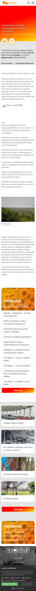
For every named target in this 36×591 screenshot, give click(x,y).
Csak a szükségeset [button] (26, 584)
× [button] (34, 567)
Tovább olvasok (20, 575)
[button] (18, 588)
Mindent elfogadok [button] (9, 584)
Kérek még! (18, 390)
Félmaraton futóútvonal (24, 63)
